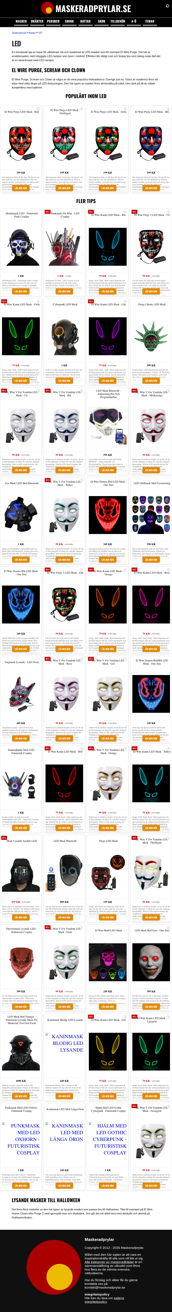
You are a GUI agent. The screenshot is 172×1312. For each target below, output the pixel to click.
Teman (149, 21)
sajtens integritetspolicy (104, 1300)
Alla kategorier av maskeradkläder (109, 1262)
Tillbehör (118, 21)
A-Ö (133, 21)
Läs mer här (21, 188)
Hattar (85, 21)
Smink (69, 21)
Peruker (53, 21)
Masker (21, 21)
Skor (101, 21)
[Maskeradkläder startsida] (47, 8)
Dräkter (37, 21)
